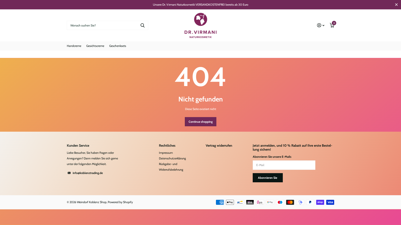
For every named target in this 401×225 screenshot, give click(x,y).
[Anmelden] (321, 25)
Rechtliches (167, 146)
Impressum (166, 153)
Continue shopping (201, 122)
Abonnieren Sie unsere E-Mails (272, 157)
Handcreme (74, 46)
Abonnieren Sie (268, 178)
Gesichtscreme (95, 46)
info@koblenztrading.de (88, 173)
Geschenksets (117, 46)
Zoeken (142, 25)
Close (396, 4)
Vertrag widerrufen (219, 146)
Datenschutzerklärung (172, 158)
